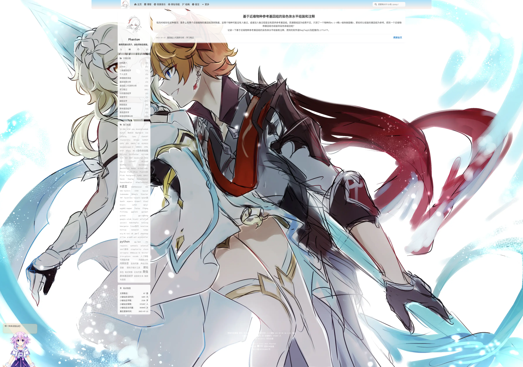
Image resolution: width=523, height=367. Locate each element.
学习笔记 (190, 37)
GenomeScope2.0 (126, 147)
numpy (145, 230)
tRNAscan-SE (135, 253)
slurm (145, 249)
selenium (144, 246)
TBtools (134, 194)
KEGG (146, 158)
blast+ (123, 205)
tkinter (145, 253)
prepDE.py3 (131, 237)
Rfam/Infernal (142, 182)
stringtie (124, 253)
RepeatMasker (142, 179)
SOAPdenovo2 (136, 187)
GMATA (133, 143)
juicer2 (123, 223)
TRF (121, 198)
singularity (136, 249)
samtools (134, 246)
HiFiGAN (145, 154)
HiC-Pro (123, 154)
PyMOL (139, 175)
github (123, 215)
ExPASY (145, 140)
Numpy (133, 168)
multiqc (123, 230)
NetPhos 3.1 (125, 165)
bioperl (138, 201)
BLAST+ (123, 133)
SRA (146, 187)
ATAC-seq (131, 129)
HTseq (128, 151)
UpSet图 (145, 198)
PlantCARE (144, 172)
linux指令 (134, 226)
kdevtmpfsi (134, 223)
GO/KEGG (145, 143)
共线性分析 (143, 260)
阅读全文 (397, 37)
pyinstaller (143, 237)
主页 (139, 4)
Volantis (261, 338)
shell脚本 (124, 249)
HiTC (122, 158)
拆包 (122, 272)
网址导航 (175, 4)
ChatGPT (145, 136)
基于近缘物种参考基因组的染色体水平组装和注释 (279, 16)
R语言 (123, 186)
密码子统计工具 (133, 268)
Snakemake (124, 194)
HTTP (122, 151)
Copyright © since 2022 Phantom (261, 343)
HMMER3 (139, 147)
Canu (134, 136)
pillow (123, 237)
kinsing (145, 223)
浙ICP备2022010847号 (261, 349)
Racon (122, 179)
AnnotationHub (142, 129)
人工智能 (144, 256)
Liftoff (132, 161)
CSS (146, 133)
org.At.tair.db (126, 233)
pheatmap (144, 233)
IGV (126, 158)
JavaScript (138, 158)
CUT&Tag (123, 136)
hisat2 (135, 219)
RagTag (131, 179)
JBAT (131, 158)
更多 (207, 4)
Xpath (122, 201)
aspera (130, 201)
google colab (125, 219)
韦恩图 (123, 279)
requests (123, 246)
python (125, 241)
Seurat (145, 191)
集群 (146, 276)
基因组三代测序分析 (175, 37)
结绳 (187, 4)
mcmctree (144, 226)
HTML (146, 147)
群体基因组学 (126, 276)
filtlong (123, 212)
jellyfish (144, 219)
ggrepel (145, 212)
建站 (145, 267)
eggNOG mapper (126, 208)
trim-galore (125, 256)
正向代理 (138, 272)
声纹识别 (144, 263)
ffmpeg (145, 208)
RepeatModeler (126, 182)
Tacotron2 (128, 198)
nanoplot (135, 230)
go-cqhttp (143, 215)
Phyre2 (123, 172)
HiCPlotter (134, 154)
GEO (127, 143)
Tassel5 (137, 198)
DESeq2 (136, 140)
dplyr (145, 205)
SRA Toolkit (125, 191)
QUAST (145, 175)
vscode (135, 256)
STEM (136, 191)
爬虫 (145, 271)
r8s (146, 242)
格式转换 (129, 272)
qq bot (137, 241)
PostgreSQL (131, 175)
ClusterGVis (125, 140)
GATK (122, 143)
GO (138, 143)
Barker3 (139, 132)
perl (137, 233)
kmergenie (124, 226)
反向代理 (134, 263)
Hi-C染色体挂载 (140, 150)
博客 (149, 4)
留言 (197, 4)
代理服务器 (124, 260)
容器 (122, 268)
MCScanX (145, 161)
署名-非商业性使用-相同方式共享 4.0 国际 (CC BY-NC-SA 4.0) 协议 (267, 333)
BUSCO (130, 132)
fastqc (137, 208)
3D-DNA (123, 129)
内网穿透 (124, 263)
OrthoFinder (143, 168)
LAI (121, 161)
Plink (122, 175)
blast (145, 201)
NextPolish (124, 168)
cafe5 (134, 205)
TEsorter (144, 194)
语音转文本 (138, 276)
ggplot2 (134, 212)
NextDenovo (143, 165)
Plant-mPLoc (132, 172)
